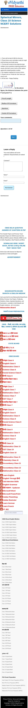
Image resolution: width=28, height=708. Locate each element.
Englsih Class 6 (9, 363)
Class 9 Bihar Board (6, 574)
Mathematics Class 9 (11, 433)
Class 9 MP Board (6, 640)
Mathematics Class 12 (12, 471)
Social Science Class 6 (12, 373)
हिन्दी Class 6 (7, 376)
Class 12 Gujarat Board (7, 672)
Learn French (8, 506)
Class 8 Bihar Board (6, 572)
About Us (10, 701)
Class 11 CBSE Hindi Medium (9, 556)
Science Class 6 (9, 370)
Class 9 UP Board (6, 595)
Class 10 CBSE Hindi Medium (9, 553)
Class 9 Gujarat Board (7, 664)
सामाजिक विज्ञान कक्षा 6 (10, 379)
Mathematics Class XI (11, 457)
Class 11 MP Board (6, 645)
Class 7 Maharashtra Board (8, 614)
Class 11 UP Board (6, 601)
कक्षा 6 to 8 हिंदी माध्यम (10, 333)
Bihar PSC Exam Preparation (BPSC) (10, 682)
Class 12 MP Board (6, 648)
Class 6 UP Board (6, 587)
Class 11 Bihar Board (7, 580)
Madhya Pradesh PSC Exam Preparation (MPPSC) (13, 685)
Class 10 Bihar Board (7, 577)
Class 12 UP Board (6, 603)
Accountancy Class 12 (12, 468)
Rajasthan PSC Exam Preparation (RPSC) (11, 688)
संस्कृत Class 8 (8, 410)
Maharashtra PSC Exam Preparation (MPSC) (12, 690)
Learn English (8, 475)
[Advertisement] (14, 43)
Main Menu (6, 9)
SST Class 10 (8, 449)
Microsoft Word (9, 491)
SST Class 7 (8, 399)
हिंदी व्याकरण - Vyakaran (11, 488)
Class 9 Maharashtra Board (8, 619)
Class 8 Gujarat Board (7, 661)
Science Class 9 (9, 436)
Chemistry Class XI (10, 460)
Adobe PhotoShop (10, 497)
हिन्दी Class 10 (8, 443)
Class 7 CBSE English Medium (9, 524)
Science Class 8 (9, 419)
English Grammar (10, 485)
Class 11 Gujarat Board (7, 669)
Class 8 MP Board (6, 638)
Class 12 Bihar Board (7, 582)
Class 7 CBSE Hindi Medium (8, 545)
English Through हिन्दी (11, 478)
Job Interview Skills (11, 481)
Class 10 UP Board (6, 598)
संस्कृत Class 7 (8, 386)
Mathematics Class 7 (11, 393)
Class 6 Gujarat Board (7, 656)
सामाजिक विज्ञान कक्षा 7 (10, 402)
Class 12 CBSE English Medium (9, 537)
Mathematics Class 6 (11, 367)
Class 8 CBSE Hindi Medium (8, 548)
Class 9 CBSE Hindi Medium (8, 551)
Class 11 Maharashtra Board (8, 624)
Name (6, 174)
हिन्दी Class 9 (7, 430)
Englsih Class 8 (9, 413)
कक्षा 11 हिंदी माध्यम (9, 339)
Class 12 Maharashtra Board (8, 627)
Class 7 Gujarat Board (7, 659)
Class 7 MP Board (6, 635)
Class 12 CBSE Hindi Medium (9, 558)
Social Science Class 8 (12, 422)
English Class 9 (9, 439)
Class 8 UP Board (6, 593)
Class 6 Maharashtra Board (8, 611)
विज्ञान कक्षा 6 (7, 382)
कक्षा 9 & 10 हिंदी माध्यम (10, 336)
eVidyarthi (17, 703)
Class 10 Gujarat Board (7, 667)
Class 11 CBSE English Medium (9, 535)
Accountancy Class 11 (12, 463)
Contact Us (17, 701)
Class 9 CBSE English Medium (9, 529)
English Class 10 (9, 453)
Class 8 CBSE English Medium (9, 527)
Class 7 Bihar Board (6, 569)
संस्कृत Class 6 (8, 360)
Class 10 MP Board (6, 643)
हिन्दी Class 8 (7, 425)
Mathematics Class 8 (11, 416)
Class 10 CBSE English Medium (9, 532)
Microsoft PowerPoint (11, 494)
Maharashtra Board (8, 308)
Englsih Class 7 (9, 390)
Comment (7, 160)
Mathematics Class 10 (12, 446)
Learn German (9, 503)
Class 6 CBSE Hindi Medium (8, 543)
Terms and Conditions (19, 699)
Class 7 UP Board (6, 590)
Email (6, 180)
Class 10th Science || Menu (11, 13)
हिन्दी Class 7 (7, 405)
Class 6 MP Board (6, 632)
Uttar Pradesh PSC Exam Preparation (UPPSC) (13, 680)
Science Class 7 (9, 396)
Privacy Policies (7, 699)
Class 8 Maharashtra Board (8, 616)
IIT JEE (6, 509)
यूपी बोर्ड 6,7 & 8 (8, 348)
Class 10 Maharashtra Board (8, 622)
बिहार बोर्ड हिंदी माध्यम (9, 351)
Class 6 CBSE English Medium (9, 522)
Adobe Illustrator (9, 500)
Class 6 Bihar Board (6, 566)
